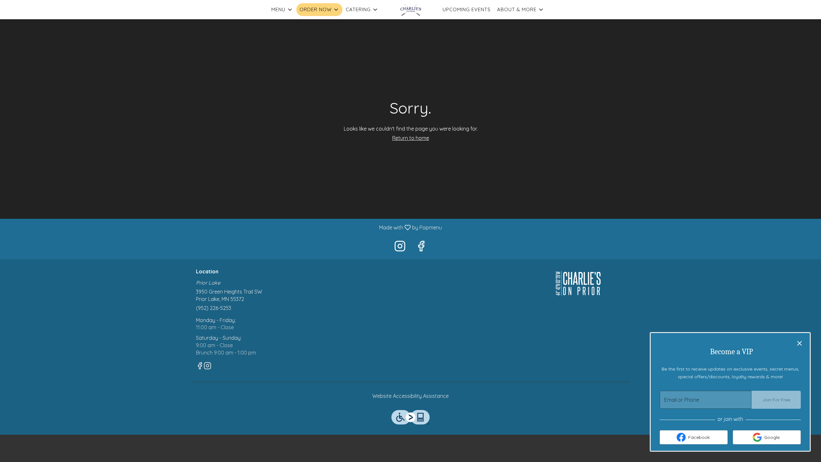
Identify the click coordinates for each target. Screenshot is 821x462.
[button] (282, 9)
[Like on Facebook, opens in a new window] (421, 247)
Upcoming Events (467, 9)
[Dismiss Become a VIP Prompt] (799, 343)
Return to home (410, 138)
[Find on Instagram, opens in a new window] (400, 247)
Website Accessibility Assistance (410, 396)
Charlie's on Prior (579, 283)
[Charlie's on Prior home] (410, 10)
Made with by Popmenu (223, 227)
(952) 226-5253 (213, 308)
